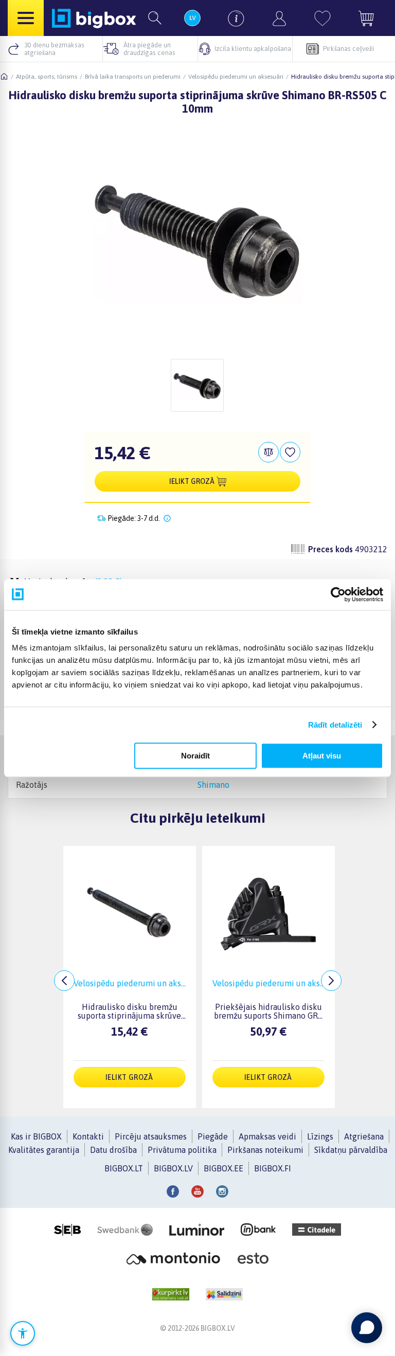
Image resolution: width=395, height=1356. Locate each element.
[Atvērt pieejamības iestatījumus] (22, 1333)
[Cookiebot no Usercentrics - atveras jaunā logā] (338, 594)
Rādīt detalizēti (335, 724)
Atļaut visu (321, 755)
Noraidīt (195, 755)
